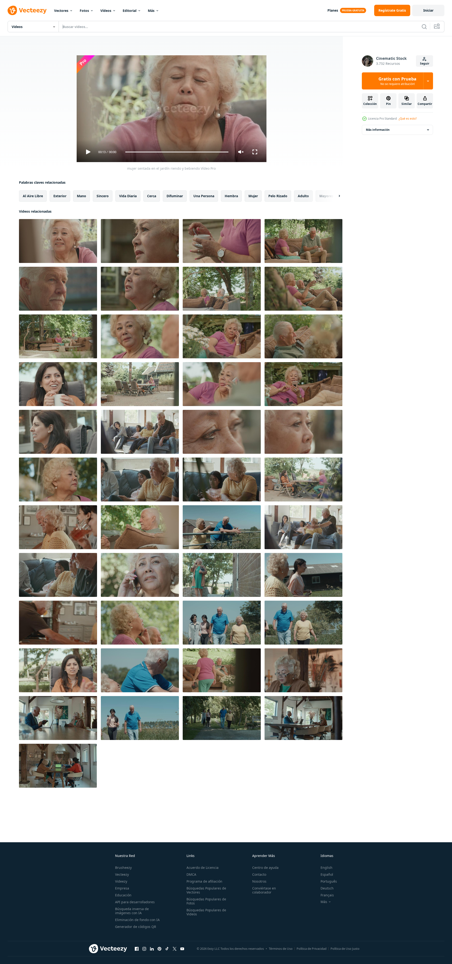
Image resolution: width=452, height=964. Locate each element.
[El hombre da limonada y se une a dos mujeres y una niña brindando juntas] (58, 623)
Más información (378, 130)
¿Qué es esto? (408, 119)
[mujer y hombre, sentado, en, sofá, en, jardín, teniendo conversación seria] (303, 241)
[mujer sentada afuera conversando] (222, 432)
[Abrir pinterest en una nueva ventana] (159, 948)
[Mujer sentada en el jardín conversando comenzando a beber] (140, 241)
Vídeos (105, 10)
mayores (326, 196)
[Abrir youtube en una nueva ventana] (182, 948)
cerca (151, 196)
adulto (303, 196)
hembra (231, 196)
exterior (59, 196)
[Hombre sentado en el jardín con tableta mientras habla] (140, 527)
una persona (203, 196)
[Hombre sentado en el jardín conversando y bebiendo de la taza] (58, 289)
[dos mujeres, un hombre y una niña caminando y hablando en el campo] (222, 623)
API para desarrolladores (135, 902)
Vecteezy (122, 874)
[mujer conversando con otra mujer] (58, 670)
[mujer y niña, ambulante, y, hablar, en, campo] (303, 575)
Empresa (122, 888)
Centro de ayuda (265, 867)
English (326, 867)
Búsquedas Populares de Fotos (206, 901)
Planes (332, 10)
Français (327, 895)
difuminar (175, 196)
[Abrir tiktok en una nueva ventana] (167, 948)
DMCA (191, 874)
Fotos (84, 10)
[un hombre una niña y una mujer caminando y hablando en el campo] (140, 718)
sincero (103, 196)
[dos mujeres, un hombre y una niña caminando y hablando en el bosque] (222, 718)
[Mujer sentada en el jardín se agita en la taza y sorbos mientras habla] (222, 241)
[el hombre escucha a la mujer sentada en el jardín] (303, 289)
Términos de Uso (281, 948)
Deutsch (327, 888)
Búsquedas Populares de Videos (206, 912)
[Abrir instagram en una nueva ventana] (144, 948)
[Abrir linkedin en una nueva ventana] (152, 948)
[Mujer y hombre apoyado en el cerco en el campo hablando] (222, 527)
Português (329, 881)
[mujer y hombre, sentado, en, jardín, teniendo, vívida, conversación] (140, 336)
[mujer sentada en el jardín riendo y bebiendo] (58, 241)
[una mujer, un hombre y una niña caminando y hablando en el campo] (303, 623)
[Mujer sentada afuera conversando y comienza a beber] (58, 432)
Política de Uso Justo (345, 948)
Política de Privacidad (311, 948)
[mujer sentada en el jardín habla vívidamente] (140, 289)
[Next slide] (335, 196)
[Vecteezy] (27, 10)
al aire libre (33, 196)
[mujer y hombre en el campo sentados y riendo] (140, 670)
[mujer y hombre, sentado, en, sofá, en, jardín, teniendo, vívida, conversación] (222, 289)
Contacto (259, 874)
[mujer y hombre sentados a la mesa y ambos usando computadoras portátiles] (58, 718)
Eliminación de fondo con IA (137, 919)
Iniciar (428, 10)
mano (81, 196)
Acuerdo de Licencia (202, 867)
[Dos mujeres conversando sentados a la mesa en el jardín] (140, 384)
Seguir (424, 63)
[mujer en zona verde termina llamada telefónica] (140, 575)
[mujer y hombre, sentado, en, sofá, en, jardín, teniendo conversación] (303, 384)
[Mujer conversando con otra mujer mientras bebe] (58, 384)
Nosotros (259, 881)
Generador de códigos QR (135, 926)
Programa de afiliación (204, 881)
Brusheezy (123, 867)
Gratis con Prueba (397, 81)
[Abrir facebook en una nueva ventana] (137, 948)
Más (151, 10)
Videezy (121, 881)
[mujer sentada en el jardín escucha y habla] (58, 479)
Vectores (61, 10)
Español (327, 874)
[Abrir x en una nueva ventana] (175, 948)
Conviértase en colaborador (264, 890)
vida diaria (128, 196)
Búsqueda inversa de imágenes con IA (132, 911)
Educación (123, 895)
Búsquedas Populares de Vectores (206, 890)
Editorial (129, 10)
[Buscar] (424, 26)
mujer (253, 196)
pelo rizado (277, 196)
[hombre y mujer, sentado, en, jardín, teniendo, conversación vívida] (303, 336)
